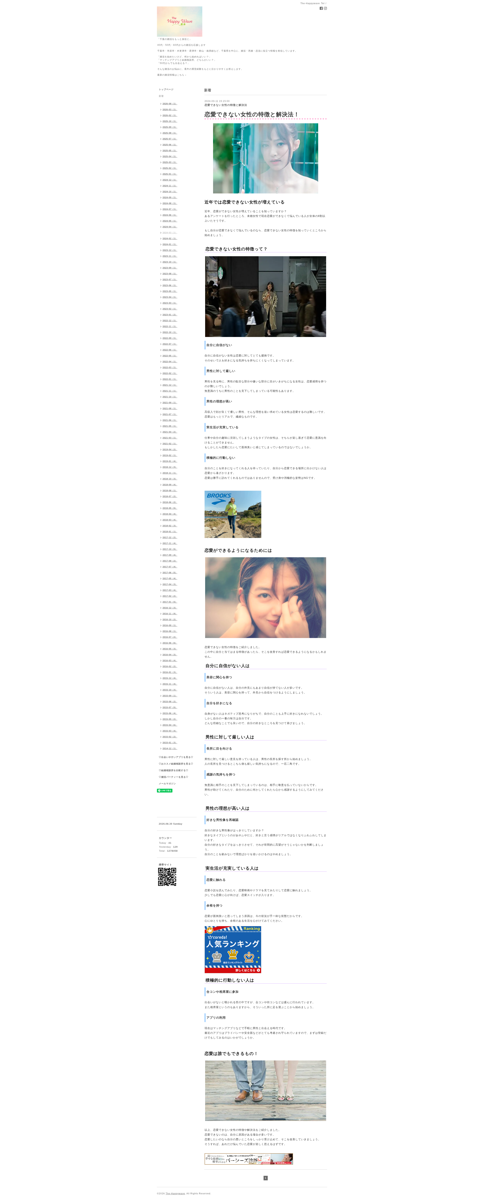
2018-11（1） (170, 473)
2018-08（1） (170, 490)
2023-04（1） (170, 297)
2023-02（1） (170, 309)
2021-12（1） (170, 385)
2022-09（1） (170, 338)
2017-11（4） (170, 543)
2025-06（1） (170, 145)
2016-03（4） (170, 660)
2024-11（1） (170, 186)
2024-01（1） (170, 244)
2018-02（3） (170, 526)
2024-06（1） (170, 215)
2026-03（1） (170, 109)
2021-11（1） (170, 391)
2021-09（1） (170, 402)
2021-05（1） (170, 426)
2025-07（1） (170, 139)
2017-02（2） (170, 596)
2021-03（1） (170, 438)
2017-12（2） (170, 537)
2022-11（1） (170, 326)
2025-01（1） (170, 174)
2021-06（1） (170, 420)
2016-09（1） (170, 625)
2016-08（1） (170, 631)
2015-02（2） (170, 737)
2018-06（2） (170, 502)
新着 (161, 96)
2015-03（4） (170, 731)
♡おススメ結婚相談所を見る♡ (176, 763)
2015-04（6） (170, 725)
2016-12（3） (170, 608)
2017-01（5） (170, 602)
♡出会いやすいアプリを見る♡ (176, 757)
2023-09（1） (170, 268)
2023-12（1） (170, 250)
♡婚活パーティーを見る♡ (173, 777)
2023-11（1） (170, 256)
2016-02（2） (170, 666)
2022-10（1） (170, 332)
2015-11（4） (170, 684)
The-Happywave (175, 1193)
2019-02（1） (170, 455)
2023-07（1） (170, 279)
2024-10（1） (170, 191)
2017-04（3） (170, 584)
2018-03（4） (170, 520)
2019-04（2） (170, 449)
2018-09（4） (170, 485)
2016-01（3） (170, 672)
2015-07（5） (170, 707)
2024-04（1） (170, 227)
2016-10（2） (170, 619)
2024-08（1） (170, 203)
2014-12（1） (170, 748)
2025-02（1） (170, 168)
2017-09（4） (170, 555)
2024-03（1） (170, 232)
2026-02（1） (170, 115)
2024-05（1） (170, 221)
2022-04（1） (170, 361)
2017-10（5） (170, 549)
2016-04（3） (170, 655)
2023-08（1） (170, 273)
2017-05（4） (170, 578)
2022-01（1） (170, 379)
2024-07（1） (170, 209)
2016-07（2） (170, 637)
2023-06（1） (170, 285)
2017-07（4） (170, 567)
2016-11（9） (170, 613)
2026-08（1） (170, 103)
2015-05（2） (170, 719)
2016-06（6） (170, 643)
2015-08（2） (170, 701)
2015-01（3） (170, 742)
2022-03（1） (170, 367)
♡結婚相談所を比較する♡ (173, 770)
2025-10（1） (170, 121)
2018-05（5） (170, 508)
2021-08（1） (170, 408)
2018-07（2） (170, 496)
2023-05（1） (170, 291)
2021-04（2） (170, 432)
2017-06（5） (170, 572)
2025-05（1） (170, 150)
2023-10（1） (170, 262)
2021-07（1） (170, 414)
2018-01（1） (170, 531)
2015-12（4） (170, 678)
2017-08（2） (170, 561)
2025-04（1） (170, 156)
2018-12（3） (170, 467)
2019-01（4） (170, 461)
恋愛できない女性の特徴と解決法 (226, 104)
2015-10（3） (170, 690)
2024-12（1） (170, 180)
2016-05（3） (170, 649)
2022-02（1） (170, 373)
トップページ (166, 89)
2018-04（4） (170, 514)
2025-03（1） (170, 162)
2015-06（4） (170, 713)
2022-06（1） (170, 350)
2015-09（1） (170, 696)
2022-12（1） (170, 320)
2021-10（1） (170, 397)
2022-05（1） (170, 356)
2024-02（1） (170, 238)
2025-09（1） (170, 127)
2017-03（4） (170, 590)
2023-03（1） (170, 303)
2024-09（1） (170, 197)
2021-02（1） (170, 443)
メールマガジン (167, 783)
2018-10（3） (170, 479)
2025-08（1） (170, 133)
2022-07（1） (170, 344)
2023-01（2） (170, 315)
